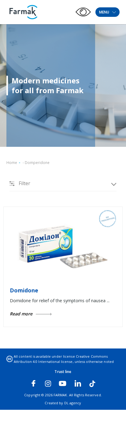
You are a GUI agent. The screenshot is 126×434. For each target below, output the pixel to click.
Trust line (62, 371)
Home (11, 162)
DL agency (72, 403)
